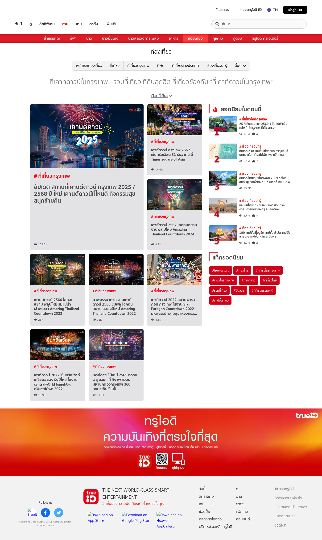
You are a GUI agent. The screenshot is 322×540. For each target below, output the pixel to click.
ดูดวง (237, 38)
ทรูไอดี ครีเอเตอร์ (265, 38)
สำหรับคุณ (52, 38)
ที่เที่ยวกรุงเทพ (138, 65)
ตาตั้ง (93, 24)
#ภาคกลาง (248, 280)
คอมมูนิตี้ (243, 519)
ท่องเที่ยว (195, 38)
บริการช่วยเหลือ (284, 516)
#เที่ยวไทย (242, 270)
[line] (32, 512)
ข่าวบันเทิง (110, 38)
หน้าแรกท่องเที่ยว (89, 65)
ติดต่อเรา (280, 525)
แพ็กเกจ (242, 511)
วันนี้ (18, 24)
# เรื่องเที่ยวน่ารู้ (250, 146)
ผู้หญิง (218, 38)
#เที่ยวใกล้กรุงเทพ (223, 280)
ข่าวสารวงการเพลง (143, 38)
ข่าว (89, 38)
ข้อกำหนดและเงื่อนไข (288, 498)
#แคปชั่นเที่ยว (220, 300)
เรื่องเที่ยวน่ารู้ (217, 65)
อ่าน (65, 24)
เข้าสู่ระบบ (295, 10)
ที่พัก (160, 65)
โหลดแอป (222, 9)
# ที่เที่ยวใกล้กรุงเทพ (253, 119)
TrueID (29, 10)
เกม (79, 24)
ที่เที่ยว (115, 65)
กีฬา (73, 38)
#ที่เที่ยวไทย (270, 280)
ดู (30, 24)
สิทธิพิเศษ (47, 24)
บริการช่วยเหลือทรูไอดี (215, 526)
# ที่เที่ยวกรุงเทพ (52, 176)
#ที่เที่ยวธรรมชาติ (262, 290)
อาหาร (173, 38)
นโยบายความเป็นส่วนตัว (290, 507)
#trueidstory (220, 270)
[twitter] (58, 512)
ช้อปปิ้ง (204, 511)
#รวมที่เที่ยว (219, 290)
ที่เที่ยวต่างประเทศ (185, 65)
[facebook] (45, 512)
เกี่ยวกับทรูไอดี (284, 489)
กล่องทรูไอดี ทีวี (251, 9)
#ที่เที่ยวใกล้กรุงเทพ (268, 270)
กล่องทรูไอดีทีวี (210, 519)
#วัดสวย (239, 290)
